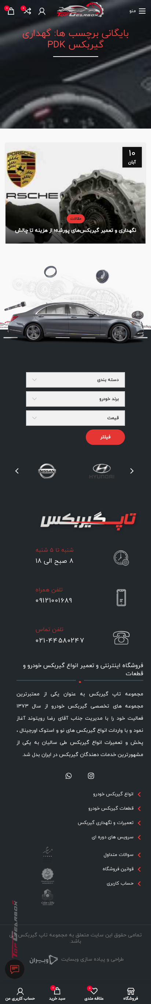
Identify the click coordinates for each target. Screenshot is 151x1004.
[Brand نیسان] (47, 471)
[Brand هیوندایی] (101, 471)
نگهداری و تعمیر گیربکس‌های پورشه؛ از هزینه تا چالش (75, 230)
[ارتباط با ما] (15, 969)
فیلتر (105, 437)
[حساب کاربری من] (42, 11)
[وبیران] (43, 959)
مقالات (75, 219)
